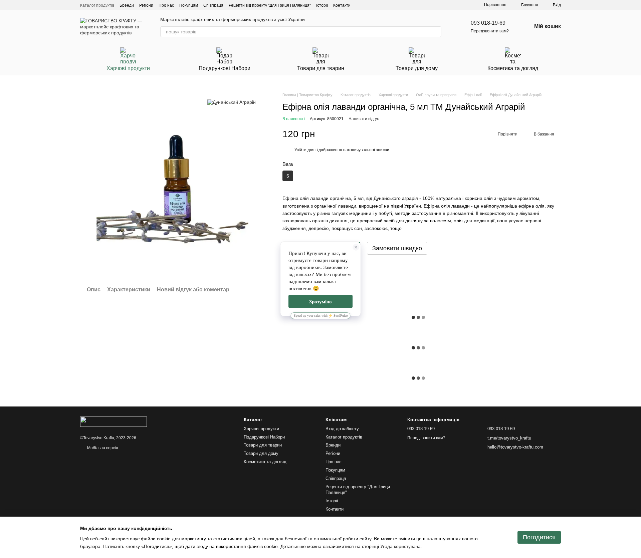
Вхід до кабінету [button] (342, 428)
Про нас (166, 5)
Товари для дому (417, 68)
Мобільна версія (102, 448)
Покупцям (188, 5)
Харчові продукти (128, 68)
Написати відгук (364, 118)
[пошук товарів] (436, 31)
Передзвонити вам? (490, 31)
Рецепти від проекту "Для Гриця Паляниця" (270, 5)
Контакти (342, 5)
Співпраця (213, 5)
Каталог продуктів (97, 5)
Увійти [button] (300, 150)
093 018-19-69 (488, 23)
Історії (322, 5)
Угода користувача (400, 546)
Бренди (127, 5)
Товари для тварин (320, 68)
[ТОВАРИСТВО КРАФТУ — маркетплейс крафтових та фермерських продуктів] (113, 421)
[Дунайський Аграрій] (231, 102)
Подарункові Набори (224, 68)
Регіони (146, 5)
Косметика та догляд (512, 68)
